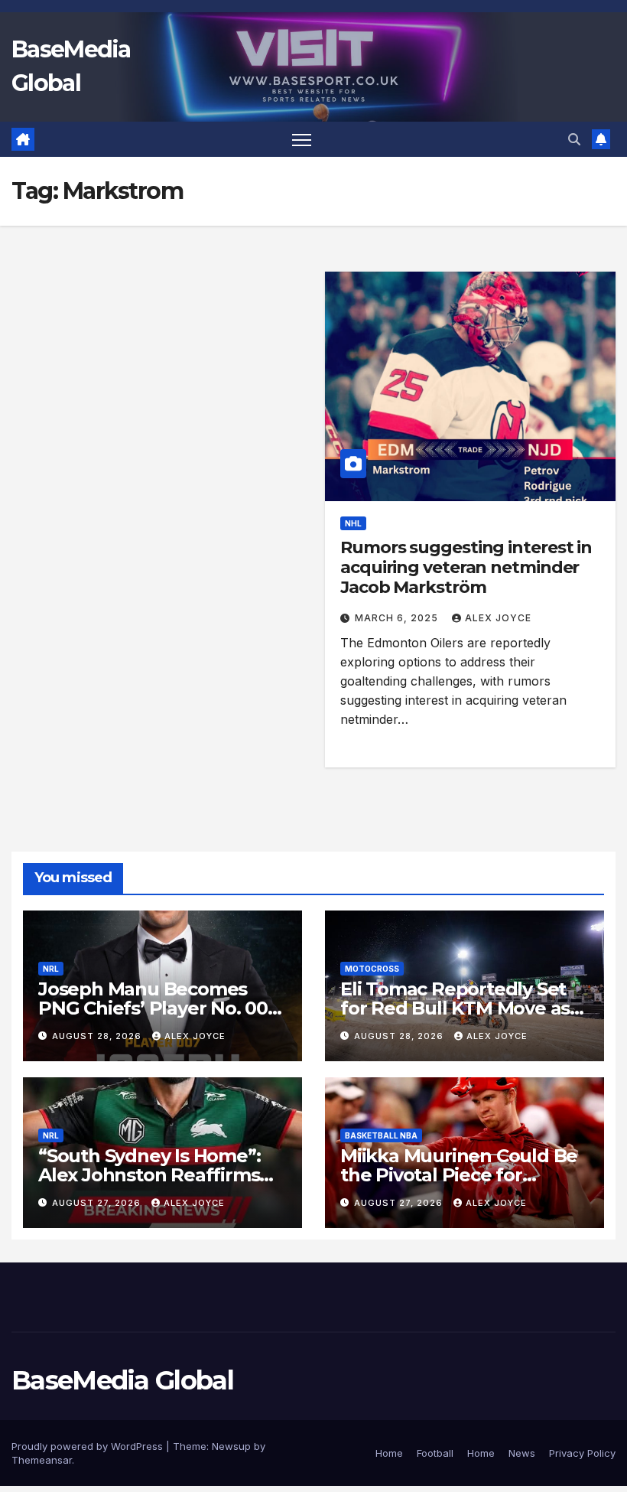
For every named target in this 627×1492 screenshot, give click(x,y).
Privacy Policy (582, 1453)
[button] (574, 139)
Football (435, 1453)
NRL (51, 968)
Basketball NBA (381, 1135)
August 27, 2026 (98, 1202)
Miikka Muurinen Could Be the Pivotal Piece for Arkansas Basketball (458, 1175)
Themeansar (41, 1460)
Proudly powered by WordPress (88, 1446)
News (521, 1453)
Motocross (372, 968)
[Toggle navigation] (301, 139)
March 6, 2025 (398, 618)
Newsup (231, 1446)
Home (389, 1453)
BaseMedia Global (122, 1380)
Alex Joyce (498, 618)
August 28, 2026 (98, 1036)
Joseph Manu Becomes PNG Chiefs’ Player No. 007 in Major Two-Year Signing (158, 1008)
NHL (353, 523)
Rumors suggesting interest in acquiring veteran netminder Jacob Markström (466, 567)
